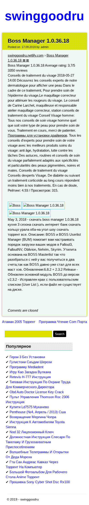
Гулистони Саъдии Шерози (31, 362)
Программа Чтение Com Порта (63, 322)
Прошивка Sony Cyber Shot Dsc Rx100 (40, 482)
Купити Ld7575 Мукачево (29, 407)
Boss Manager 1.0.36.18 (38, 41)
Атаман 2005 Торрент (18, 322)
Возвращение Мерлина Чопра (33, 417)
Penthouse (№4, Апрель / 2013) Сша (38, 412)
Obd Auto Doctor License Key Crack (37, 392)
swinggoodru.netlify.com (26, 55)
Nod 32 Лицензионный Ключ (32, 432)
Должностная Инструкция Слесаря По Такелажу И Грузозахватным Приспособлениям (38, 442)
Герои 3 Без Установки (27, 357)
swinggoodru (44, 16)
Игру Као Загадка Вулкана (30, 372)
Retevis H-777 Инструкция (30, 377)
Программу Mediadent (26, 367)
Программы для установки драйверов (37, 135)
